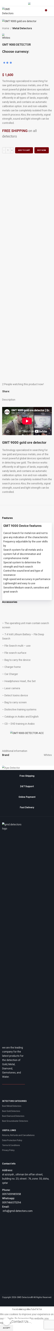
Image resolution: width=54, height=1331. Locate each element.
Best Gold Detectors (11, 1111)
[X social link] (14, 391)
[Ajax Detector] (27, 768)
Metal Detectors (22, 28)
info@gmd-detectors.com (17, 1210)
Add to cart (24, 150)
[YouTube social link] (35, 11)
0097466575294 (11, 1202)
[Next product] (50, 28)
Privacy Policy (8, 1150)
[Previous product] (44, 28)
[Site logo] (8, 11)
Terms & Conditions (11, 1145)
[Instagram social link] (32, 11)
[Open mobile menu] (50, 11)
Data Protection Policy (12, 1140)
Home (5, 28)
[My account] (24, 3)
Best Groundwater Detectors (15, 1121)
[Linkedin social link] (21, 391)
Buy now (41, 150)
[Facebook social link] (29, 11)
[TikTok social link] (38, 11)
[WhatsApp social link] (24, 391)
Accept (6, 1328)
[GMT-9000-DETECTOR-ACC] (27, 733)
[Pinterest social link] (18, 391)
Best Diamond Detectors (13, 1116)
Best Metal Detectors (11, 1106)
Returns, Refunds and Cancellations (18, 1135)
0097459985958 (11, 1194)
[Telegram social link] (28, 391)
